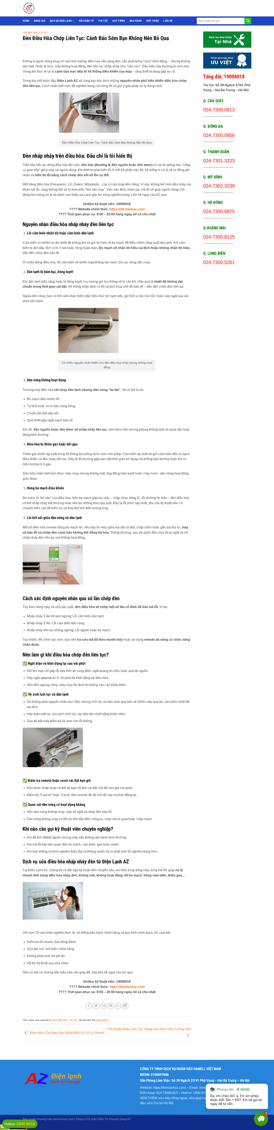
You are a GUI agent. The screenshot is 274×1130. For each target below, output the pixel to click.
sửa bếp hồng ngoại (173, 1098)
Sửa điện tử (86, 20)
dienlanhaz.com (63, 1119)
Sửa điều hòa (30, 32)
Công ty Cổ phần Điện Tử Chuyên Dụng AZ (103, 1119)
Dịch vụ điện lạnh (61, 20)
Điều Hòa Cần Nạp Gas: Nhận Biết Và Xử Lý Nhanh (66, 1032)
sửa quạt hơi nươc (202, 1098)
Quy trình (118, 20)
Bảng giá (39, 20)
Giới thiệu (152, 20)
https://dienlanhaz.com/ (127, 209)
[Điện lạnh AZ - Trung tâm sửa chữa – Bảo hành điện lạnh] (56, 8)
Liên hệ (167, 20)
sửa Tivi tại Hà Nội (160, 1103)
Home (26, 20)
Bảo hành (136, 20)
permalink (102, 1020)
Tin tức (103, 20)
